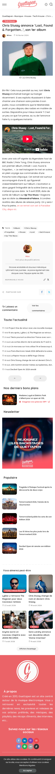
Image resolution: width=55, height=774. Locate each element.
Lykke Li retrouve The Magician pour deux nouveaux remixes (13, 598)
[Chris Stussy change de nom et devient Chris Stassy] (41, 584)
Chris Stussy (30, 228)
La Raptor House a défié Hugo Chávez (27, 356)
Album (17, 228)
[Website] (44, 280)
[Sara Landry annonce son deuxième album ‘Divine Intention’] (41, 620)
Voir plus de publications (27, 260)
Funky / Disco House (14, 591)
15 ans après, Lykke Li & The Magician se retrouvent (31, 333)
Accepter (27, 770)
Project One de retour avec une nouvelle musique (30, 328)
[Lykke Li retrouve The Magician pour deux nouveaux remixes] (14, 584)
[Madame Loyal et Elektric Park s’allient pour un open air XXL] (9, 399)
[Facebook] (42, 292)
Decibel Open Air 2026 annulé (23, 369)
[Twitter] (48, 280)
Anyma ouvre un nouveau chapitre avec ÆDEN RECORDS (14, 635)
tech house (45, 232)
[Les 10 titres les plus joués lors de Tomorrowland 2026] (9, 533)
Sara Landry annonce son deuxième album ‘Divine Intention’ (40, 635)
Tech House (10, 21)
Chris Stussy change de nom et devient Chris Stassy (40, 598)
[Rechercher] (51, 4)
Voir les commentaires (38, 308)
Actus (34, 591)
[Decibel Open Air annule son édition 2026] (9, 548)
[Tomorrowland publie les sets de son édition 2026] (9, 518)
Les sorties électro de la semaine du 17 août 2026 (32, 342)
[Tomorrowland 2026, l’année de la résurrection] (9, 503)
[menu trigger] (5, 4)
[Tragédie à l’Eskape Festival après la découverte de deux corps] (9, 489)
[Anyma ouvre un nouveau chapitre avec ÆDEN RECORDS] (14, 620)
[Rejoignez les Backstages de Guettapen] (27, 444)
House (23, 232)
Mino (9, 35)
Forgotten (9, 232)
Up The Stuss (11, 236)
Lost (33, 232)
